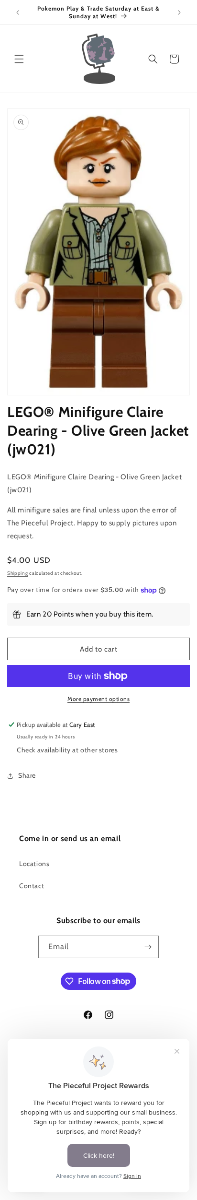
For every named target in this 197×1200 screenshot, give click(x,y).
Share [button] (27, 775)
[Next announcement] (179, 12)
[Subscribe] (147, 947)
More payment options (98, 698)
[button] (19, 59)
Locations (34, 863)
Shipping (17, 573)
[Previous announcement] (17, 12)
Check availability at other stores (67, 750)
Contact (31, 885)
